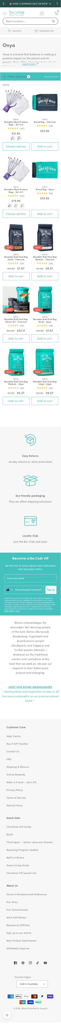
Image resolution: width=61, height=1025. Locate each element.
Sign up (51, 589)
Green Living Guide (17, 865)
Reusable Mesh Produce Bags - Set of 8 (16, 123)
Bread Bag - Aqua (45, 189)
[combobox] (9, 590)
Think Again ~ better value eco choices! (29, 842)
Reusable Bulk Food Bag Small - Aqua (44, 320)
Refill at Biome (15, 857)
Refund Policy (14, 805)
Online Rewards (15, 774)
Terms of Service (16, 797)
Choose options (16, 146)
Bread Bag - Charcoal (45, 122)
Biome (25, 1008)
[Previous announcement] (3, 3)
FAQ (8, 759)
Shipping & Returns (17, 766)
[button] (4, 13)
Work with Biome (16, 917)
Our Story (12, 902)
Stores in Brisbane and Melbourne (26, 894)
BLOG (9, 834)
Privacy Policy (9, 611)
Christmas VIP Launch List (21, 873)
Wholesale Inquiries (17, 948)
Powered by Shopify (37, 1008)
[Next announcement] (57, 3)
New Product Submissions (21, 940)
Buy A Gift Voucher (17, 743)
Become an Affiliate (18, 925)
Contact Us (12, 751)
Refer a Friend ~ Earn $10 (21, 782)
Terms (18, 611)
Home (6, 84)
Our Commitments (17, 909)
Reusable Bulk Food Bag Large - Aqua (44, 382)
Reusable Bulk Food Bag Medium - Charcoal (44, 258)
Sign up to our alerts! (18, 932)
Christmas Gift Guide (18, 826)
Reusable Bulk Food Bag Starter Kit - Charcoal (16, 320)
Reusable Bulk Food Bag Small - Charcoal (16, 258)
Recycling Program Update (22, 849)
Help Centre (13, 736)
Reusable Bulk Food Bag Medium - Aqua (16, 382)
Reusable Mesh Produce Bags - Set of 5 (16, 190)
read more (29, 64)
